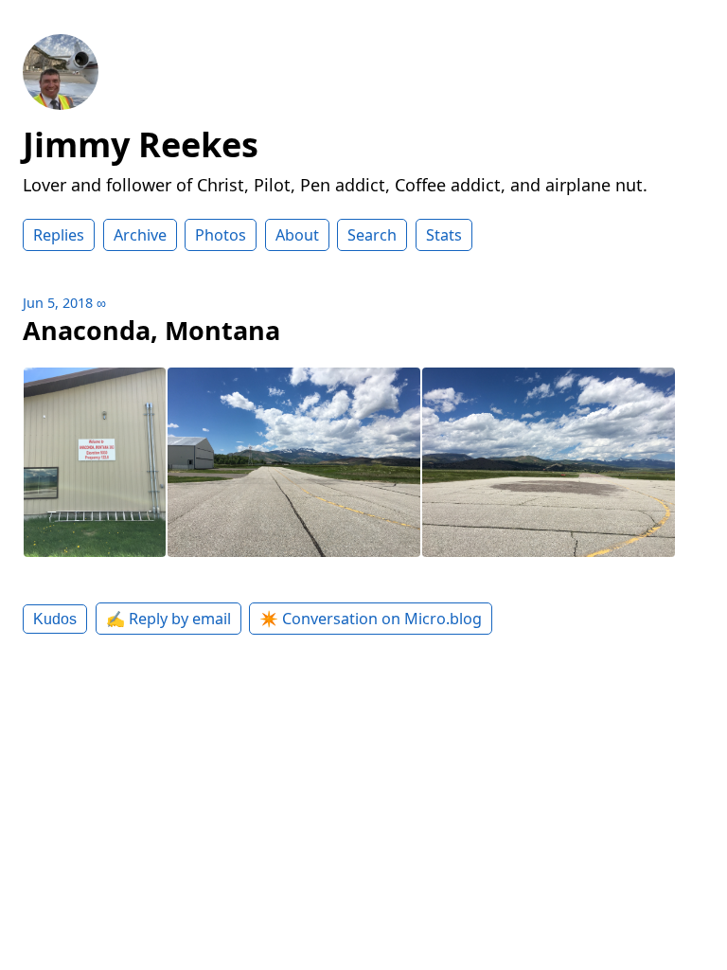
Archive (140, 235)
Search (372, 235)
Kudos (55, 618)
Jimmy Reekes (140, 144)
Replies (58, 235)
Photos (220, 235)
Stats (444, 235)
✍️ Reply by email (168, 618)
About (297, 235)
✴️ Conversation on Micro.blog (370, 618)
